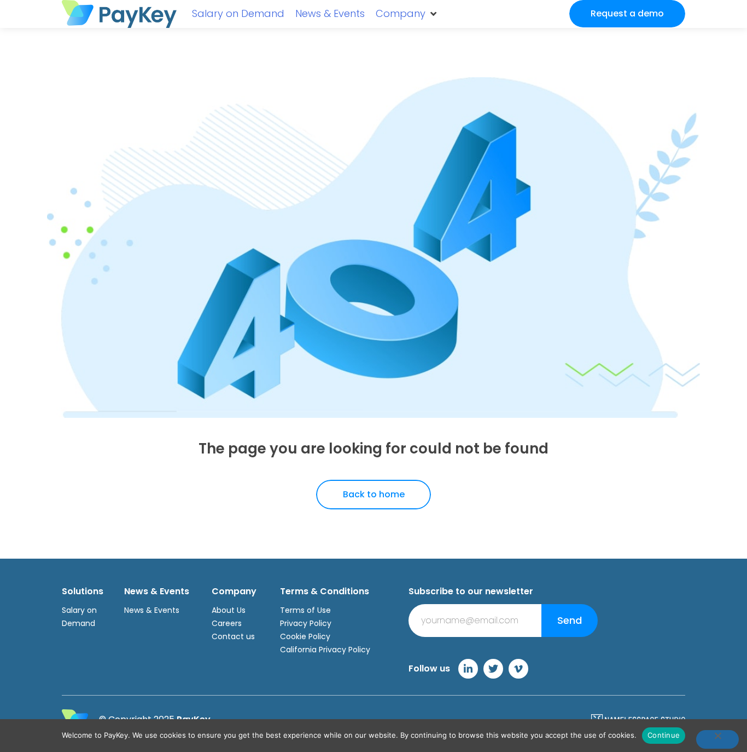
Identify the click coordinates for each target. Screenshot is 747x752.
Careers (227, 623)
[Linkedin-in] (468, 669)
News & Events (151, 610)
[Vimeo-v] (518, 669)
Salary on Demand (79, 617)
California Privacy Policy (325, 649)
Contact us (233, 636)
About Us (229, 610)
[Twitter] (493, 669)
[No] (717, 739)
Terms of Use (305, 610)
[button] (406, 13)
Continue (663, 735)
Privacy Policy (305, 623)
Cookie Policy (305, 636)
